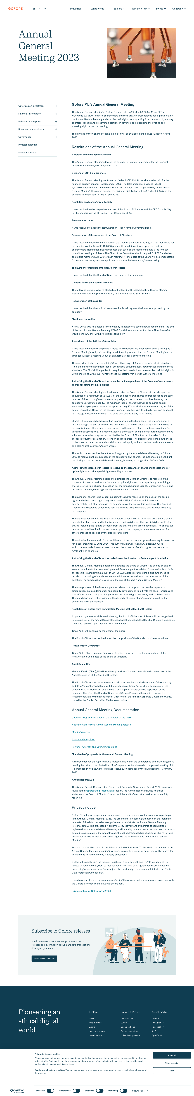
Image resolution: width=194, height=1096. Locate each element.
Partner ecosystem (129, 1031)
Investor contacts (27, 152)
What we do (97, 8)
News (91, 1018)
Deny (172, 1071)
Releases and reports (29, 121)
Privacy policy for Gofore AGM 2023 (91, 891)
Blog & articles (96, 1022)
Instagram (157, 1022)
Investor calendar (27, 144)
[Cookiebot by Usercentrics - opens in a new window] (17, 1091)
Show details (138, 1091)
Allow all (172, 1055)
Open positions (127, 1027)
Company (177, 8)
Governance (24, 137)
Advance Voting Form (83, 739)
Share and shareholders (31, 129)
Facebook (157, 1027)
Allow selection (172, 1063)
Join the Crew (126, 1018)
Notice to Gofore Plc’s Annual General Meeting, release (101, 724)
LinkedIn (156, 1018)
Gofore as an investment (31, 106)
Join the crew (139, 8)
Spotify (155, 1035)
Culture (123, 1022)
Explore (118, 8)
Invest (159, 8)
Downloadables (96, 1035)
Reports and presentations (99, 790)
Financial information (29, 113)
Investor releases (97, 1031)
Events (92, 1027)
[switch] (76, 1091)
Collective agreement (130, 1035)
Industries (75, 8)
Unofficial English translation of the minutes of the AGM (101, 717)
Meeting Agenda (81, 732)
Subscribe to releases (44, 958)
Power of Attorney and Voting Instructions (94, 747)
